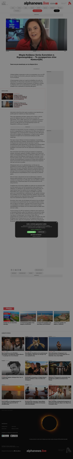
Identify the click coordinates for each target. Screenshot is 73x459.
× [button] (56, 222)
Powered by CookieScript (37, 236)
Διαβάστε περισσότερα (41, 227)
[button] (36, 229)
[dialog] (36, 229)
